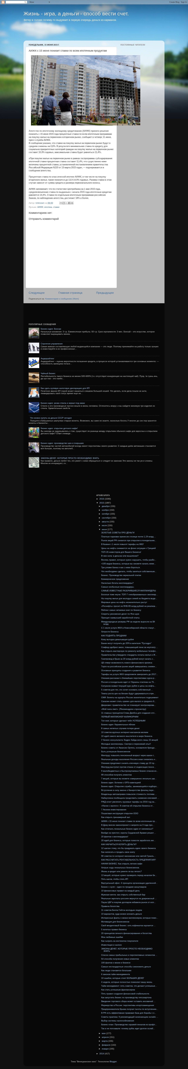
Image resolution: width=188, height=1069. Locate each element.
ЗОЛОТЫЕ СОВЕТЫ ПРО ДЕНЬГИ (117, 533)
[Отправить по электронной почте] (60, 203)
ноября (105, 510)
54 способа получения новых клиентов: (120, 959)
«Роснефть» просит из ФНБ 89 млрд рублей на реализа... (129, 606)
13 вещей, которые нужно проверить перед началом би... (129, 875)
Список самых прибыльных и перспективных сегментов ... (129, 955)
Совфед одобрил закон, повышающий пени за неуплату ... (129, 647)
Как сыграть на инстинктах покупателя (119, 941)
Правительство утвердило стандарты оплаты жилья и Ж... (129, 655)
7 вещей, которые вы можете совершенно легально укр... (129, 779)
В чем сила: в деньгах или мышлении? (120, 556)
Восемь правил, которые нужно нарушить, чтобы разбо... (128, 560)
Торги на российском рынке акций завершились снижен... (129, 666)
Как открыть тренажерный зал (115, 817)
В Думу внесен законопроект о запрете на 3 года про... (127, 825)
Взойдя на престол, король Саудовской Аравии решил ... (128, 833)
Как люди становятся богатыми (116, 970)
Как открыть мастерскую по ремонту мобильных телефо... (129, 651)
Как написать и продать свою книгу (118, 852)
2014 (102, 1054)
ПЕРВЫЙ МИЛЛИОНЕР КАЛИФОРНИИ (119, 717)
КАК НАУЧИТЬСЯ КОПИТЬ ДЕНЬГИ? (119, 844)
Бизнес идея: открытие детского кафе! (59, 428)
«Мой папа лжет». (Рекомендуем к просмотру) (123, 709)
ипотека (48, 207)
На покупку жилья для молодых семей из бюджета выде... (129, 598)
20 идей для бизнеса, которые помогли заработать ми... (128, 840)
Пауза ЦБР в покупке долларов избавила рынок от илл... (128, 902)
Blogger (113, 1061)
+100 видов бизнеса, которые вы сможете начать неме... (128, 564)
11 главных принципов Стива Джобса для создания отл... (128, 713)
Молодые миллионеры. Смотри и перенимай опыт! (126, 744)
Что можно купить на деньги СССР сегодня (51, 418)
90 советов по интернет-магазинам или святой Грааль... (128, 856)
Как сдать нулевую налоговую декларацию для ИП (65, 388)
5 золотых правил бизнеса (114, 929)
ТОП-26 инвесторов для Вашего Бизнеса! (121, 552)
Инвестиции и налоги (111, 945)
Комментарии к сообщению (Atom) (62, 299)
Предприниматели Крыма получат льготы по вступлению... (129, 1009)
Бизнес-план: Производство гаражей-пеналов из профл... (129, 1024)
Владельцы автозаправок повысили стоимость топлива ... (129, 794)
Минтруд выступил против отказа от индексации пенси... (128, 767)
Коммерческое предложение (115, 579)
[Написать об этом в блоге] (63, 203)
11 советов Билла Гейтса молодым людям (121, 910)
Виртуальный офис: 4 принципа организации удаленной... (129, 883)
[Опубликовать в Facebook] (69, 203)
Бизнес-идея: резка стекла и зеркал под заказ (63, 403)
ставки (56, 207)
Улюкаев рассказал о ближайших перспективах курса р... (128, 678)
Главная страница (70, 292)
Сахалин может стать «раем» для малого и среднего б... (128, 701)
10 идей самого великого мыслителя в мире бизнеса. (127, 736)
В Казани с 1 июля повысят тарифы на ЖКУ (122, 544)
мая (104, 1033)
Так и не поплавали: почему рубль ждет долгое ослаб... (128, 1028)
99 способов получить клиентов (116, 775)
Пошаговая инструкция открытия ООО (119, 813)
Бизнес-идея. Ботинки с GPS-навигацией (121, 782)
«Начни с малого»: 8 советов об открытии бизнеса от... (127, 806)
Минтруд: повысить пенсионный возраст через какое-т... (128, 755)
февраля (106, 1045)
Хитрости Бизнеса (110, 632)
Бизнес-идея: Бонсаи (51, 329)
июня (105, 529)
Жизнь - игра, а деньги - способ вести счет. (76, 14)
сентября (106, 518)
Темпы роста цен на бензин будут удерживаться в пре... (128, 693)
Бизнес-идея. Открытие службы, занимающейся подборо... (129, 786)
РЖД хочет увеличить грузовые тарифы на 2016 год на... (128, 802)
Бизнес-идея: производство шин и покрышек (62, 443)
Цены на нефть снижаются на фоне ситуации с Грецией (128, 548)
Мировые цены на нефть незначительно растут (124, 602)
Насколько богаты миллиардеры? (117, 583)
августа (105, 522)
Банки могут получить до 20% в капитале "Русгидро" (126, 643)
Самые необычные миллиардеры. (117, 587)
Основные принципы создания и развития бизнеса (125, 670)
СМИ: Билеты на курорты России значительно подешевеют (129, 697)
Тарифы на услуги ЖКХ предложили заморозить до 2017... (129, 674)
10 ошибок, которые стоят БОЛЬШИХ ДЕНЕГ (122, 978)
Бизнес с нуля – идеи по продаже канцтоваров (123, 887)
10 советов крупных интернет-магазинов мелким (124, 732)
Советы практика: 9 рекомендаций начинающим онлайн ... (129, 1017)
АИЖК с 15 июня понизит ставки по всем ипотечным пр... (129, 821)
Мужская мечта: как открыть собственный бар (123, 895)
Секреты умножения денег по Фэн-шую (120, 614)
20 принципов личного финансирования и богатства (126, 933)
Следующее (37, 292)
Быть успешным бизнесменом (115, 751)
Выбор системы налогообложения (117, 1021)
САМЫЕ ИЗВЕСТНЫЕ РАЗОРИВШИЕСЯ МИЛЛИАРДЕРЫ (128, 591)
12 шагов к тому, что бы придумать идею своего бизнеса (128, 848)
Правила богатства (110, 906)
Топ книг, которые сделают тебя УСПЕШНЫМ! (123, 721)
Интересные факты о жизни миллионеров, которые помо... (129, 918)
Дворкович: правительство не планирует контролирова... (128, 705)
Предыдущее (105, 292)
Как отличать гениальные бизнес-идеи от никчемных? (127, 829)
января (105, 1049)
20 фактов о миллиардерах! (114, 837)
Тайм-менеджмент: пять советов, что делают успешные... (129, 986)
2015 (102, 503)
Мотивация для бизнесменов (115, 922)
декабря (106, 506)
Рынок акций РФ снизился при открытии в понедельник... (128, 540)
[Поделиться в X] (66, 203)
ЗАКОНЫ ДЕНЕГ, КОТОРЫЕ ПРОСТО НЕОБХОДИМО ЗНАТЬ (70, 458)
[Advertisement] (79, 33)
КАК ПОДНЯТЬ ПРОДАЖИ (113, 636)
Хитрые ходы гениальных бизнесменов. (120, 868)
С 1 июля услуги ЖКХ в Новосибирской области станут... (128, 628)
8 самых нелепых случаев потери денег (120, 728)
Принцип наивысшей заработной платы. (120, 618)
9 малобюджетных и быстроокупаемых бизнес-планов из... (129, 771)
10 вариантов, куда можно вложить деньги (121, 914)
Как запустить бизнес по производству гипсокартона (126, 997)
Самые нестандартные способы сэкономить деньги (126, 967)
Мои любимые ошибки (112, 937)
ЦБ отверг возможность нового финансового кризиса (126, 663)
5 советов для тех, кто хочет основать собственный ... (127, 690)
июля (105, 525)
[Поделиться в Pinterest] (72, 203)
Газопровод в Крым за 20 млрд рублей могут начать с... (128, 659)
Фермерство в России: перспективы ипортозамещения (127, 1005)
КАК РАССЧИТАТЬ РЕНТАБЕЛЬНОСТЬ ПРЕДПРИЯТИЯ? (128, 860)
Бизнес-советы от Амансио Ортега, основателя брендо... (128, 748)
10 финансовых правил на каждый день (120, 891)
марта (105, 1041)
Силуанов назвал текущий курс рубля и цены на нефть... (128, 686)
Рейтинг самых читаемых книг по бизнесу (121, 610)
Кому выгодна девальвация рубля (117, 639)
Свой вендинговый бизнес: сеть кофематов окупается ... (128, 925)
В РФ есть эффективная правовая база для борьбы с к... (128, 1013)
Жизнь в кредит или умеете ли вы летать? (121, 871)
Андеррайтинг (47, 358)
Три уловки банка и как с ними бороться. (120, 567)
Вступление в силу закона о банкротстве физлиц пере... (128, 790)
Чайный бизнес (48, 373)
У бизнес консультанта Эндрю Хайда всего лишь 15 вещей (129, 740)
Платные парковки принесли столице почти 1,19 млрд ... (128, 537)
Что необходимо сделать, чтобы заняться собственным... (128, 571)
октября (106, 514)
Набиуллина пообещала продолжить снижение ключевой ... (130, 798)
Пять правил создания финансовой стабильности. (125, 994)
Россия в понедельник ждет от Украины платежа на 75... (128, 682)
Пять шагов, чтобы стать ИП (114, 879)
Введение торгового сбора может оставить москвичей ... (128, 1001)
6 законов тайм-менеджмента (115, 974)
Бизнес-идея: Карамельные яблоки (118, 724)
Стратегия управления (52, 344)
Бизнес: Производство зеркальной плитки (121, 575)
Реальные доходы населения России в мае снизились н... (129, 759)
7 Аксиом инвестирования (113, 810)
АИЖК (40, 207)
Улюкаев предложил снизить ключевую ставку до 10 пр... (128, 763)
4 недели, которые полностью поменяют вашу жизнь (126, 982)
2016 (102, 499)
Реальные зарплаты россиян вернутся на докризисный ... (129, 898)
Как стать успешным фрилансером (118, 990)
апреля (105, 1037)
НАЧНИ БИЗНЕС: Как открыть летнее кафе (121, 864)
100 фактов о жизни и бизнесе (115, 963)
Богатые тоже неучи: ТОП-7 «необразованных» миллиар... (129, 594)
